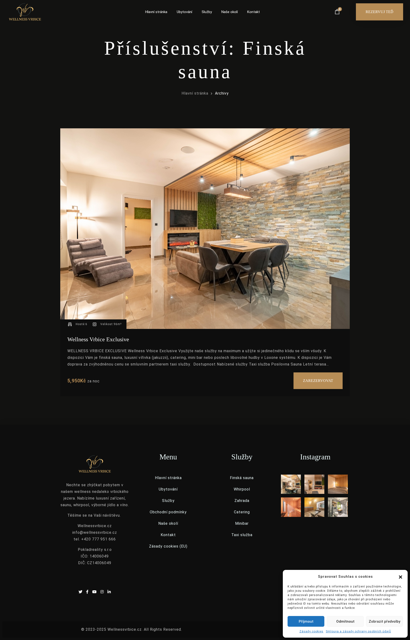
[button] (400, 576)
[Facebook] (88, 592)
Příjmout (306, 621)
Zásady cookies (311, 631)
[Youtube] (95, 592)
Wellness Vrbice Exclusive (98, 339)
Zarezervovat (318, 381)
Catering (242, 512)
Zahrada (241, 500)
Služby (207, 12)
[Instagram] (102, 592)
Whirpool (242, 489)
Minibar (242, 523)
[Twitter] (81, 592)
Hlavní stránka (156, 12)
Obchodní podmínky (168, 512)
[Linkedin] (109, 592)
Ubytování (184, 12)
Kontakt (253, 12)
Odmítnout (345, 621)
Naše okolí (229, 12)
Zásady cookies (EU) (168, 546)
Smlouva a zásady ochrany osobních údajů (358, 631)
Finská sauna (242, 478)
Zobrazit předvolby (384, 621)
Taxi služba (241, 535)
